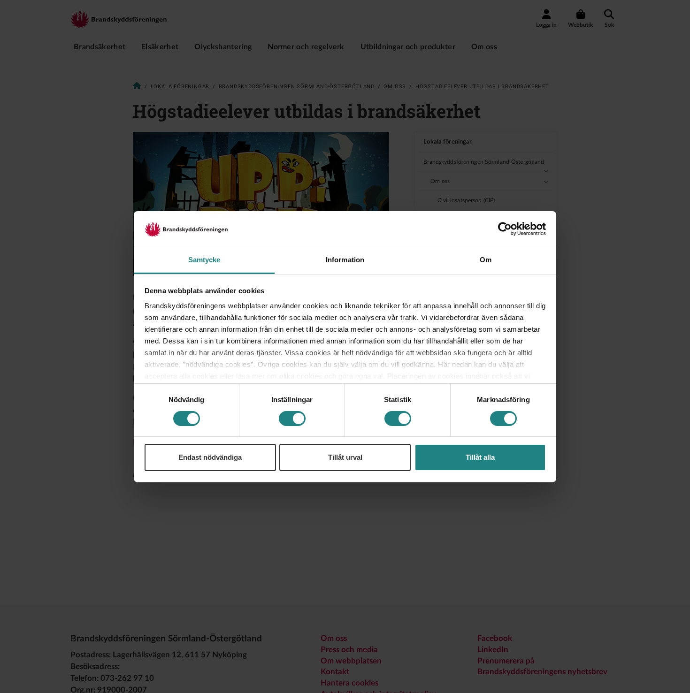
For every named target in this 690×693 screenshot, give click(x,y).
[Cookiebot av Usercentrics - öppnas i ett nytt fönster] (505, 229)
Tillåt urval (345, 457)
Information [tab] (345, 260)
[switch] (292, 418)
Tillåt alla (480, 457)
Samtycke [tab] (204, 260)
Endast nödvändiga (210, 457)
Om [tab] (485, 260)
